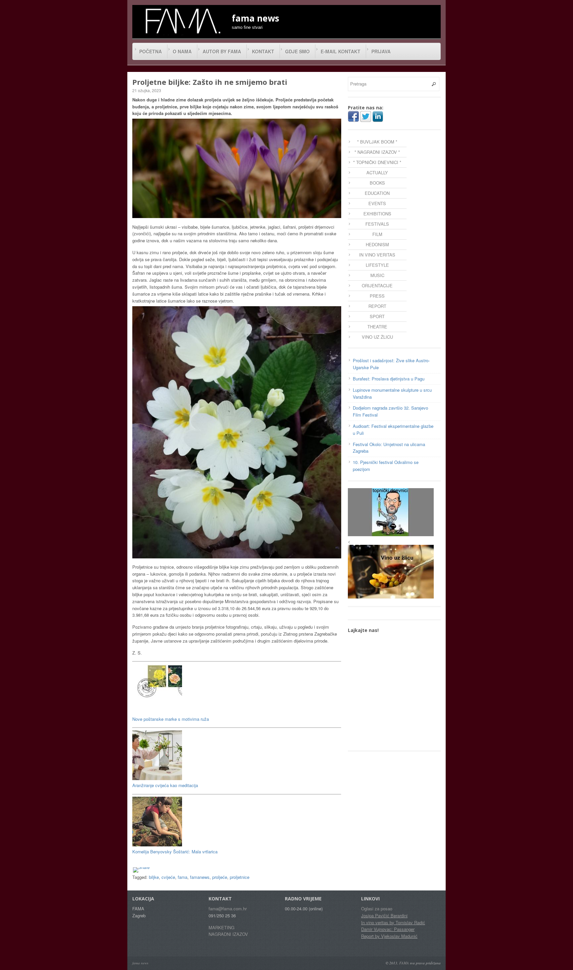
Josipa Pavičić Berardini (384, 915)
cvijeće (168, 877)
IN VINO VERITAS (377, 255)
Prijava (381, 51)
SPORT (377, 316)
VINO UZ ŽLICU (377, 337)
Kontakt (263, 51)
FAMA (404, 962)
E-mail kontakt (340, 51)
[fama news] (182, 21)
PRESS (377, 296)
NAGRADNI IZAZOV (228, 934)
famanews (200, 877)
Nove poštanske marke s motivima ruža (170, 719)
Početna (150, 51)
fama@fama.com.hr (228, 908)
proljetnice (239, 877)
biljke (154, 877)
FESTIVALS (377, 224)
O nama (182, 51)
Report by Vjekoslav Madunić (389, 936)
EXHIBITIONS (377, 213)
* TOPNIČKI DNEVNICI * (377, 162)
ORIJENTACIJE (377, 285)
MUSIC (377, 275)
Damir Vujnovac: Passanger (387, 929)
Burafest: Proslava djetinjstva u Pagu (388, 378)
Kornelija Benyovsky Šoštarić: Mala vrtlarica (175, 851)
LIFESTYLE (377, 265)
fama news (140, 962)
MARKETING (221, 927)
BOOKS (377, 183)
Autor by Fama (222, 51)
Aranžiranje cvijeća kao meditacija (165, 785)
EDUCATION (377, 193)
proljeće (219, 877)
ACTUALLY (377, 172)
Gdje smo (297, 51)
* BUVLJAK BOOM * (377, 142)
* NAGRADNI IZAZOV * (377, 152)
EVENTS (377, 203)
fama (182, 877)
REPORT (377, 306)
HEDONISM (377, 244)
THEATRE (377, 326)
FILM (377, 234)
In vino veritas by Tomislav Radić (393, 922)
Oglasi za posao (376, 908)
